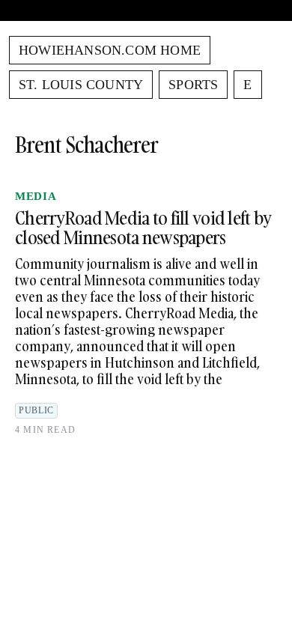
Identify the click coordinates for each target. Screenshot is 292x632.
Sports (193, 84)
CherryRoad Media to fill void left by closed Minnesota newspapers (143, 227)
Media (36, 196)
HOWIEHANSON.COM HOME (110, 50)
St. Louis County (81, 84)
